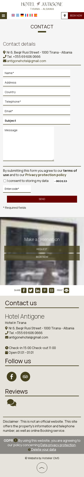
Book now (76, 15)
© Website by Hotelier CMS (42, 458)
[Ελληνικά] (17, 15)
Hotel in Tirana (15, 322)
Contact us (21, 303)
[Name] (38, 74)
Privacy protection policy (45, 175)
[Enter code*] (17, 190)
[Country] (38, 93)
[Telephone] (38, 102)
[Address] (38, 83)
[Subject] (38, 122)
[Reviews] (11, 404)
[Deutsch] (22, 15)
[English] (13, 15)
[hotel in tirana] (42, 5)
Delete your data (43, 449)
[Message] (29, 145)
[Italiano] (31, 15)
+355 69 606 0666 (27, 56)
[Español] (35, 15)
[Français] (26, 15)
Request (41, 249)
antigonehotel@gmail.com (26, 61)
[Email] (38, 112)
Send (42, 199)
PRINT (60, 290)
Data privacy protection (58, 445)
